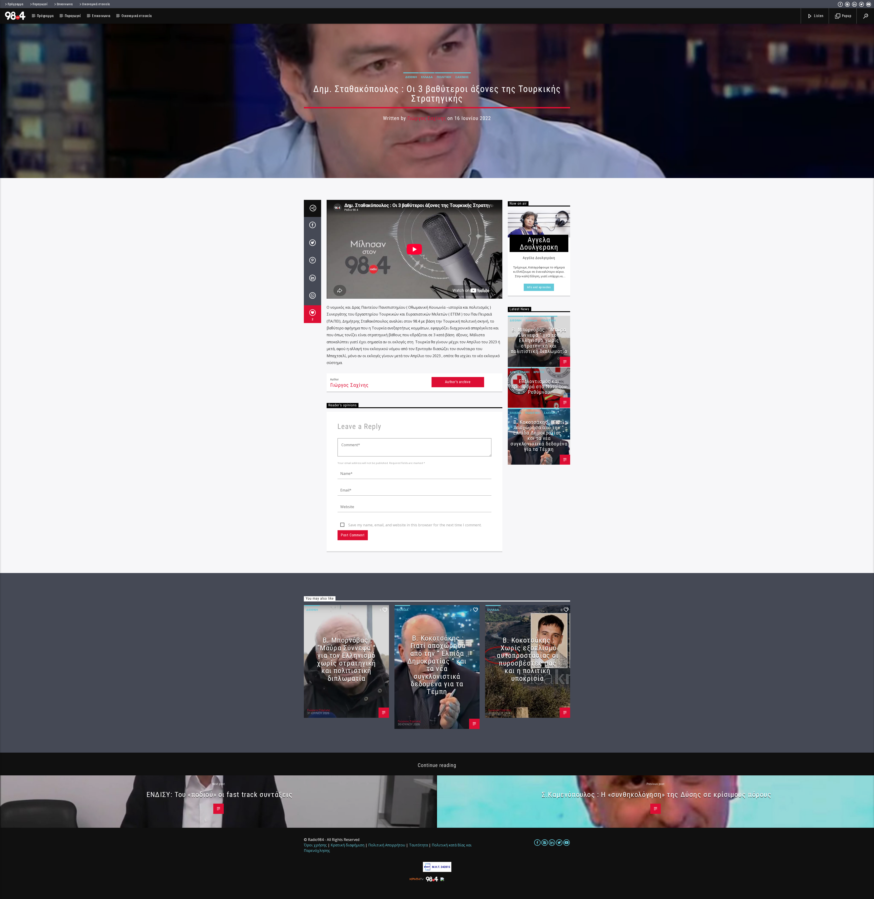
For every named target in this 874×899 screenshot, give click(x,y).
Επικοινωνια (65, 4)
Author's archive (458, 382)
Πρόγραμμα (15, 4)
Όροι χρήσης (315, 845)
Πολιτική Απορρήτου (386, 845)
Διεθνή (411, 77)
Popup (846, 16)
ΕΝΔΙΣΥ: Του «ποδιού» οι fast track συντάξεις (219, 794)
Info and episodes (539, 287)
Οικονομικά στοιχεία (96, 4)
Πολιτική (444, 77)
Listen (818, 16)
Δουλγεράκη (519, 372)
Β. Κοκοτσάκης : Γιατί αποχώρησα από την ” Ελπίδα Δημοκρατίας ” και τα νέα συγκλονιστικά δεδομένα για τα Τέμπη (539, 435)
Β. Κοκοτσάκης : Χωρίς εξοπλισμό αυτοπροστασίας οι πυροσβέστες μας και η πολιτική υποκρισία (527, 659)
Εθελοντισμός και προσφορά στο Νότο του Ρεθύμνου (539, 386)
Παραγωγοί (40, 4)
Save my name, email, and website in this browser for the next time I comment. (415, 524)
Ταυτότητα (418, 845)
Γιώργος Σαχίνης (426, 118)
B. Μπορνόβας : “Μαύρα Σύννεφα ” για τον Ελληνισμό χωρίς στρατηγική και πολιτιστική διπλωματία (539, 340)
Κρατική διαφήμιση (347, 845)
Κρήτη (539, 372)
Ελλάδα (427, 77)
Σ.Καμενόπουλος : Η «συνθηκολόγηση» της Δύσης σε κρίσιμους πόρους (656, 794)
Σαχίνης (462, 77)
